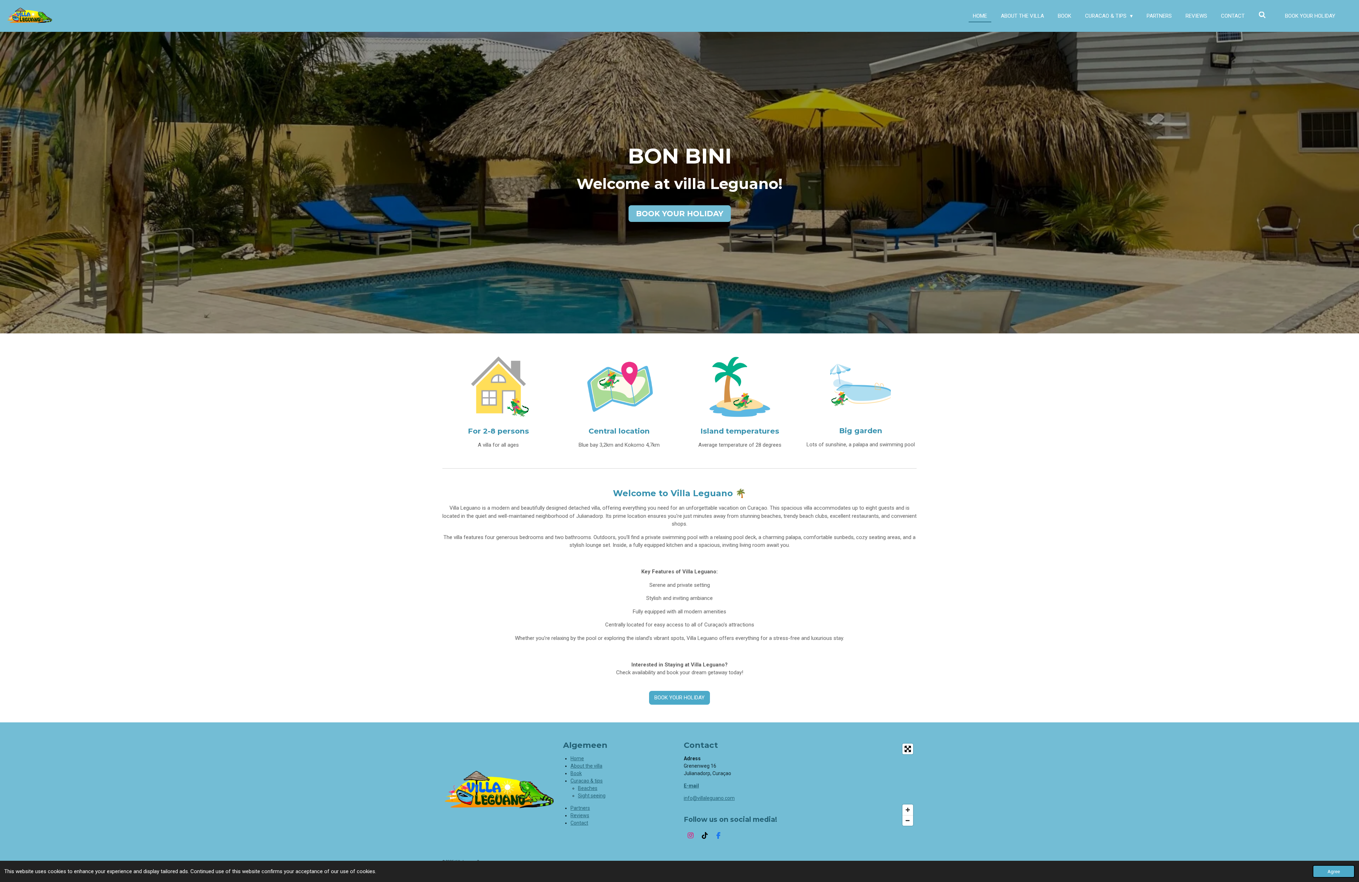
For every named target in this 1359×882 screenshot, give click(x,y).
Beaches (587, 788)
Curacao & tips (586, 781)
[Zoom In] (907, 809)
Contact (579, 823)
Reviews (579, 815)
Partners (580, 808)
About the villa (586, 766)
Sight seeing (592, 795)
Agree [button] (1334, 871)
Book (576, 773)
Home (577, 758)
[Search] (1262, 15)
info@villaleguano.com (709, 798)
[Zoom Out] (907, 820)
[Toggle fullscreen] (907, 749)
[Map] (860, 784)
